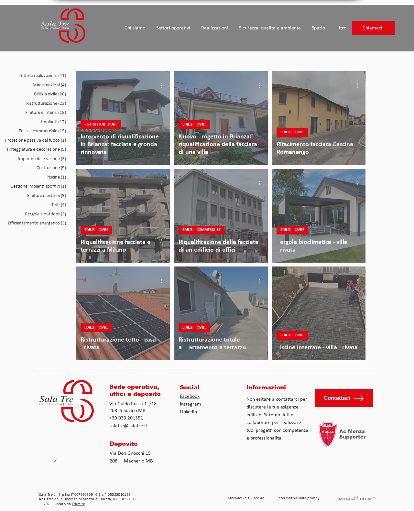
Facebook (190, 396)
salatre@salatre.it (128, 426)
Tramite (78, 504)
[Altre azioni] (164, 85)
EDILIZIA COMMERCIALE (201, 230)
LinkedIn (188, 412)
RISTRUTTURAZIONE (100, 124)
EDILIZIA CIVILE (194, 124)
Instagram (190, 404)
